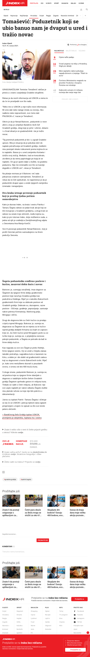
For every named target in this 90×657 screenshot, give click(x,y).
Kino (60, 618)
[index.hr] (14, 3)
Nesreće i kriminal (67, 16)
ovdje (13, 454)
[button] (5, 500)
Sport (56, 3)
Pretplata (34, 3)
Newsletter (77, 633)
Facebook (80, 611)
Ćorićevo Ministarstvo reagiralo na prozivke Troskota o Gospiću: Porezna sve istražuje (72, 82)
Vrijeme (62, 622)
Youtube (80, 615)
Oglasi (73, 3)
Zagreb (55, 16)
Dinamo (19, 615)
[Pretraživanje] (86, 9)
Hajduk (19, 618)
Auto (32, 629)
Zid (42, 3)
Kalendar (48, 629)
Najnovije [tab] (59, 51)
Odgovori (48, 625)
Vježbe (47, 622)
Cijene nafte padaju (66, 57)
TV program (63, 615)
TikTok (79, 622)
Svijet (41, 16)
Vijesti (49, 3)
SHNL (19, 622)
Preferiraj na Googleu (78, 44)
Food (32, 622)
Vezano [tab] (82, 51)
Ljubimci (34, 618)
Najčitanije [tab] (71, 51)
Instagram (80, 618)
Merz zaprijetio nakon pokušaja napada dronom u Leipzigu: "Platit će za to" (73, 73)
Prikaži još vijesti (70, 99)
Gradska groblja (10, 479)
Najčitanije (24, 16)
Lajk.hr (47, 618)
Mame (33, 625)
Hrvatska (33, 16)
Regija (48, 16)
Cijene (81, 3)
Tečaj (61, 611)
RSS (60, 625)
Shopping (34, 611)
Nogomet (20, 611)
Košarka (19, 625)
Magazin (34, 607)
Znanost (5, 633)
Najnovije (14, 16)
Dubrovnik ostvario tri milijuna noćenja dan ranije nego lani (70, 91)
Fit (32, 633)
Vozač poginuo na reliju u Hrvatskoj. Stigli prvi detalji (73, 65)
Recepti (48, 615)
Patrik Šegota (26, 479)
